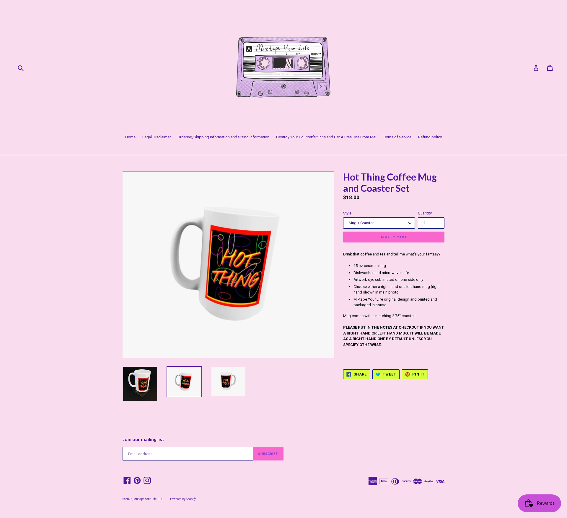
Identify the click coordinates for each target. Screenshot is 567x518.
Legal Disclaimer (156, 137)
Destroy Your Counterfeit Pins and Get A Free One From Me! (326, 137)
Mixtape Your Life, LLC (148, 499)
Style (347, 213)
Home (130, 137)
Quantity (425, 213)
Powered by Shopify (183, 499)
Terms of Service (397, 137)
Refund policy (430, 137)
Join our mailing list (143, 439)
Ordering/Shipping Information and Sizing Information (223, 137)
